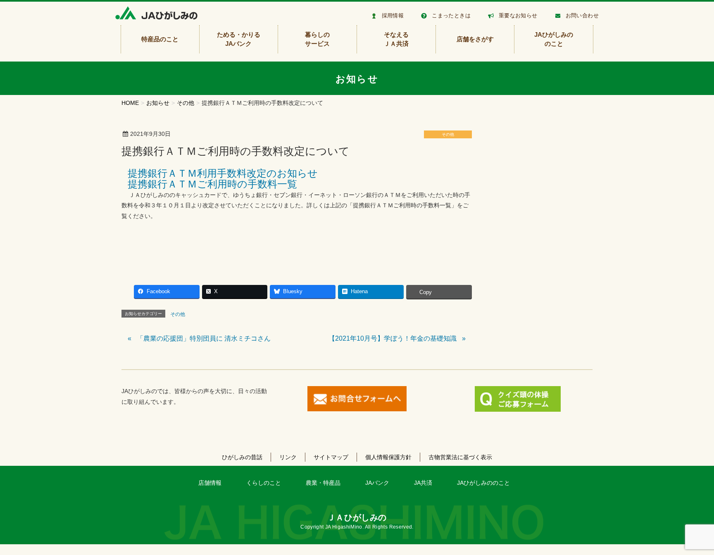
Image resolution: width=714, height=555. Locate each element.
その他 (448, 134)
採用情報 (393, 15)
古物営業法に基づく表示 (460, 457)
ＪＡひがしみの (357, 517)
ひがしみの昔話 (242, 457)
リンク (288, 457)
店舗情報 (209, 482)
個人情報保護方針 (388, 457)
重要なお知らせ (518, 15)
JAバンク (377, 482)
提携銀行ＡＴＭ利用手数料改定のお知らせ (223, 173)
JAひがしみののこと (483, 482)
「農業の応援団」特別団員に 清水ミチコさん (204, 338)
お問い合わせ (582, 15)
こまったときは (451, 15)
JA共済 (423, 482)
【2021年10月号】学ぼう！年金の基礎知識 (392, 338)
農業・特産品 (323, 482)
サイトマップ (331, 457)
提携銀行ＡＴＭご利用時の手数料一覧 (212, 184)
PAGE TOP (690, 531)
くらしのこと (263, 482)
